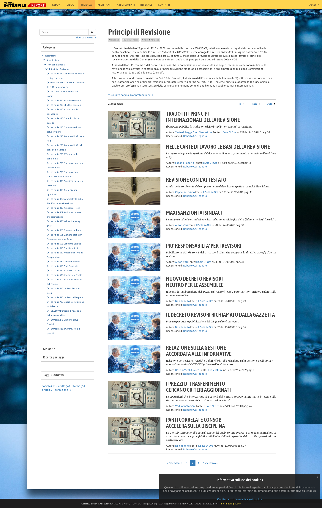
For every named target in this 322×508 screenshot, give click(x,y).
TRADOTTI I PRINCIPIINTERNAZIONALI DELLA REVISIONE (203, 116)
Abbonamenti (126, 4)
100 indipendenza (59, 87)
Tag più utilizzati (53, 375)
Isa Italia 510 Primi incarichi (64, 248)
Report (57, 4)
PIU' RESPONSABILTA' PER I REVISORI (203, 245)
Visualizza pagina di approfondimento (130, 94)
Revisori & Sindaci (56, 64)
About (71, 4)
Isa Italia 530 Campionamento (65, 261)
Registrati (104, 4)
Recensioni (50, 55)
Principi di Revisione (59, 69)
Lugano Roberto (184, 162)
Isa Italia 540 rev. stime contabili (66, 100)
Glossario (49, 349)
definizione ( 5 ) (63, 389)
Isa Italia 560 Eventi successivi (65, 270)
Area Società (53, 60)
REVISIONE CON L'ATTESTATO (196, 179)
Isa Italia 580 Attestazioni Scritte (66, 275)
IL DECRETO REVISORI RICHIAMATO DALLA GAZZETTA (220, 314)
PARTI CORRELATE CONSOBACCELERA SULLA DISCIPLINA (195, 422)
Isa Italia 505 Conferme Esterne (65, 243)
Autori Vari (181, 225)
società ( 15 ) (49, 386)
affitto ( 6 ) (64, 386)
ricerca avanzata (86, 37)
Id (240, 103)
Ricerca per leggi (53, 357)
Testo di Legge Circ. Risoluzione (193, 132)
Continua (223, 499)
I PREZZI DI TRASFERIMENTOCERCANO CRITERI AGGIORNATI (198, 386)
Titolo (253, 103)
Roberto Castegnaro (195, 135)
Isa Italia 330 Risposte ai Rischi (65, 208)
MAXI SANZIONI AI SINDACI (194, 212)
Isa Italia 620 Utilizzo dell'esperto (66, 297)
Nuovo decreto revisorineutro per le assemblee (195, 281)
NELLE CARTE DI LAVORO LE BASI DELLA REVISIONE (218, 146)
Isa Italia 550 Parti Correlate (64, 266)
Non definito (182, 301)
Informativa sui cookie (247, 499)
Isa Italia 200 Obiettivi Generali (65, 105)
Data (269, 103)
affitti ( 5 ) (47, 389)
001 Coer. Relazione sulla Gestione (67, 82)
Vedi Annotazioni (185, 405)
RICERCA (86, 4)
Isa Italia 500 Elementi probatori (66, 230)
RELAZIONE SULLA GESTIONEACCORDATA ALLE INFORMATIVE (199, 350)
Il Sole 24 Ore (228, 132)
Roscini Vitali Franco (187, 370)
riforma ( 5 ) (78, 386)
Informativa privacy (230, 503)
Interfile (146, 4)
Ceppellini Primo (185, 192)
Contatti (164, 4)
